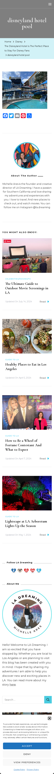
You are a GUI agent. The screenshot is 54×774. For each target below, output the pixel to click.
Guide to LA (12, 359)
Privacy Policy (33, 769)
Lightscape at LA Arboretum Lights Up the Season (26, 523)
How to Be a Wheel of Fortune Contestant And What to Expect (23, 445)
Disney (18, 41)
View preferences (27, 762)
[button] (49, 718)
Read (43, 301)
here (13, 684)
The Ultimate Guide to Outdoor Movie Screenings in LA (26, 288)
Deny (27, 754)
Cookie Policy (19, 769)
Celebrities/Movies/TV (18, 279)
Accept (27, 746)
